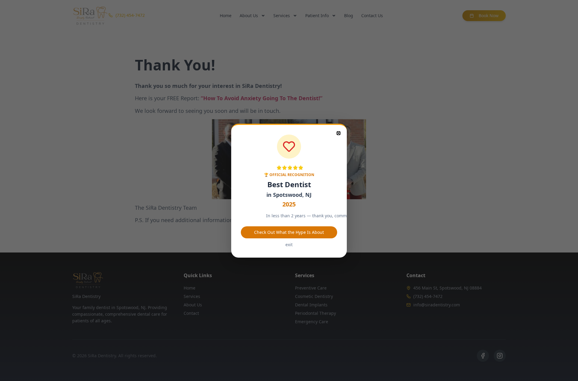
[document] (289, 190)
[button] (338, 133)
